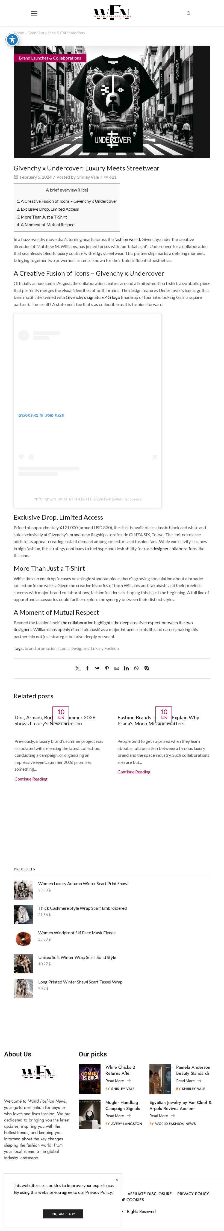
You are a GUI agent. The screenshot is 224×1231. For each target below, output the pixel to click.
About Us (17, 1054)
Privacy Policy (193, 1194)
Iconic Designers (73, 648)
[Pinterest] (107, 668)
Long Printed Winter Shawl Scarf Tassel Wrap (80, 981)
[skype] (145, 668)
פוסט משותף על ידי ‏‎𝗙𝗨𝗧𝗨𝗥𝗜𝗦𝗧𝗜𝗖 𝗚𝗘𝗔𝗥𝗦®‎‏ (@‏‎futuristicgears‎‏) (88, 499)
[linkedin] (126, 668)
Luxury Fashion (105, 648)
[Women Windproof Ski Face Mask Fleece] (23, 939)
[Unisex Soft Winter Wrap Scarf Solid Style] (23, 963)
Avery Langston (126, 1123)
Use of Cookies (127, 1200)
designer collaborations (174, 548)
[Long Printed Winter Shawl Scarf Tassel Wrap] (23, 988)
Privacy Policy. (99, 1192)
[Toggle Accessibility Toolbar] (12, 39)
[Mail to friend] (117, 668)
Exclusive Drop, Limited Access (48, 208)
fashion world (127, 239)
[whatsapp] (136, 668)
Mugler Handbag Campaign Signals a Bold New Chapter (122, 1106)
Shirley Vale (88, 176)
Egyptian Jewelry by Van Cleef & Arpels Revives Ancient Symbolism (180, 1106)
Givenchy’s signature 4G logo (93, 297)
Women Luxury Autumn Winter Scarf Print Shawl (83, 883)
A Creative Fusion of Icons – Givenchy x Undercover (67, 201)
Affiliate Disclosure (150, 1194)
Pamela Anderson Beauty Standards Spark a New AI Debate (193, 1070)
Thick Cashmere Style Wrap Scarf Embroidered (82, 908)
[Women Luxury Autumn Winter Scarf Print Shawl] (23, 890)
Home (19, 32)
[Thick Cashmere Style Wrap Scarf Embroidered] (23, 914)
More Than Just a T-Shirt (42, 216)
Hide (83, 190)
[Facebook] (87, 668)
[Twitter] (78, 668)
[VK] (97, 668)
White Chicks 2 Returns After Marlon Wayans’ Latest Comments (121, 1070)
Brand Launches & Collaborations (56, 32)
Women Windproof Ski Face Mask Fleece (77, 932)
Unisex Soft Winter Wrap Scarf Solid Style (77, 957)
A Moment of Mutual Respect (46, 224)
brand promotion (41, 648)
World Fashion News (175, 1123)
